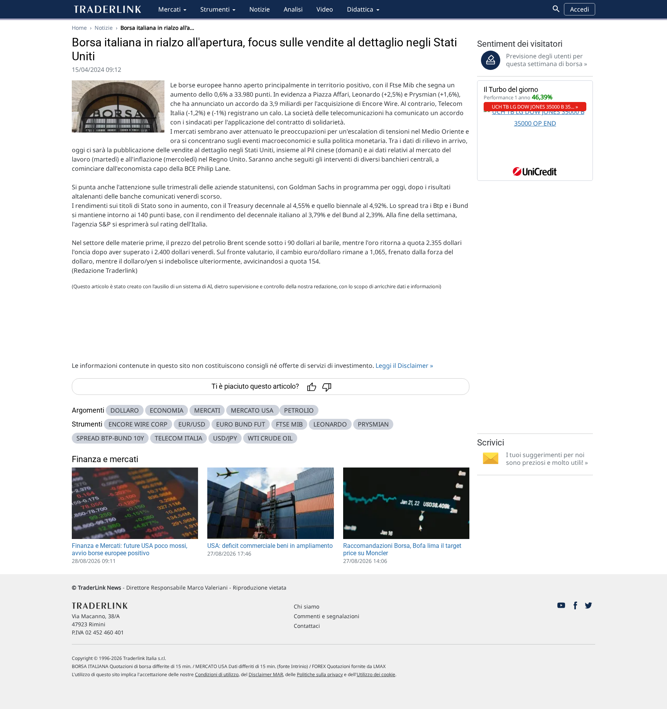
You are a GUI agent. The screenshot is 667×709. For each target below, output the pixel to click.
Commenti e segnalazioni (326, 616)
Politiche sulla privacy (320, 674)
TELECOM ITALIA (178, 438)
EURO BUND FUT (240, 424)
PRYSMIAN (373, 424)
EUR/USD (191, 424)
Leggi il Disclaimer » (404, 365)
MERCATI (207, 410)
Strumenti (215, 9)
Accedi (579, 9)
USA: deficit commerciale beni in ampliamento (270, 545)
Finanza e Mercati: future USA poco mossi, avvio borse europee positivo (129, 549)
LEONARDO (330, 424)
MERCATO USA (253, 410)
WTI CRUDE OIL (270, 438)
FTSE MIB (289, 424)
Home (79, 27)
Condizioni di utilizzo (217, 674)
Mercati (169, 9)
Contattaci (307, 625)
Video (325, 9)
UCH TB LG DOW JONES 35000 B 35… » (535, 106)
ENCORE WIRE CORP (138, 424)
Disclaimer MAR (266, 674)
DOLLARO (124, 410)
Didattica (360, 9)
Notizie (259, 9)
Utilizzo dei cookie (376, 674)
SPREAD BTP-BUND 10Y (110, 438)
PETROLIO (299, 410)
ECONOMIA (166, 410)
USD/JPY (225, 438)
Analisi (293, 9)
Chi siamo (306, 606)
